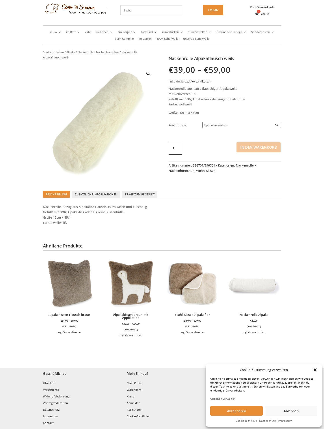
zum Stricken (170, 32)
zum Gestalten (197, 32)
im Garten (145, 39)
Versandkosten (201, 81)
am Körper (125, 32)
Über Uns (49, 383)
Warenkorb (134, 390)
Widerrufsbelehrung (56, 396)
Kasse (130, 396)
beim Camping (124, 39)
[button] (315, 370)
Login (213, 10)
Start (46, 52)
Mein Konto (134, 383)
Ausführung (177, 125)
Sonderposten (260, 32)
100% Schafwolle (167, 39)
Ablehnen (291, 411)
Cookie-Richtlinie (246, 421)
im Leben (102, 32)
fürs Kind (147, 32)
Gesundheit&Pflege (229, 32)
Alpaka (70, 52)
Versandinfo (51, 390)
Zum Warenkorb (262, 7)
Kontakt (48, 423)
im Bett (71, 32)
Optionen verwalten (223, 399)
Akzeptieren (236, 411)
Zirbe (88, 32)
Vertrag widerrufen (55, 403)
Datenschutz (267, 421)
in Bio (53, 32)
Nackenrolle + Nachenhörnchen (98, 52)
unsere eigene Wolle (196, 39)
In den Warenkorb (258, 147)
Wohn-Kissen (206, 171)
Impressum (285, 421)
